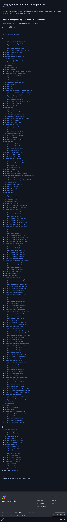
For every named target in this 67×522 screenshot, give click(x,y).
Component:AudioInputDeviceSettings (15, 224)
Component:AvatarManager (13, 329)
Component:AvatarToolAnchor (13, 380)
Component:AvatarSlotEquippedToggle (16, 377)
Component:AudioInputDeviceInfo (14, 220)
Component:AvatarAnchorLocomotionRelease (18, 282)
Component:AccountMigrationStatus (15, 44)
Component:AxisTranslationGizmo (14, 422)
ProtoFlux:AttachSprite (11, 201)
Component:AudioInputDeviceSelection (16, 222)
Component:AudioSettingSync (13, 248)
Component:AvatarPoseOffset (13, 360)
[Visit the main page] (2, 519)
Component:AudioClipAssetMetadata (15, 207)
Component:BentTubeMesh (12, 453)
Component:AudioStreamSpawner (14, 258)
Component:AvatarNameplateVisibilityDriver (17, 335)
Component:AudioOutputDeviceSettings (16, 239)
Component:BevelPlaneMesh (13, 457)
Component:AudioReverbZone (13, 246)
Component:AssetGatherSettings (14, 148)
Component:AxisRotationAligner (14, 418)
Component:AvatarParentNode (13, 352)
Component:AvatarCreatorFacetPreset (15, 299)
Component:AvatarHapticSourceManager (16, 324)
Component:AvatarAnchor (12, 277)
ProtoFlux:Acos (9, 46)
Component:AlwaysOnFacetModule (15, 73)
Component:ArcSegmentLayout (14, 131)
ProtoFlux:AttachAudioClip (12, 197)
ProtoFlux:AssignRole (11, 169)
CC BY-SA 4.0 (18, 512)
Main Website (40, 503)
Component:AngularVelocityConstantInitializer (18, 95)
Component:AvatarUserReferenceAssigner (17, 388)
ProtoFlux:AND (9, 86)
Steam (53, 503)
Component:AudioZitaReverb (13, 267)
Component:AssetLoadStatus (13, 154)
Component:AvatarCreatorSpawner (15, 301)
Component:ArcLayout (11, 129)
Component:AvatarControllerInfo (14, 292)
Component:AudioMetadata (13, 231)
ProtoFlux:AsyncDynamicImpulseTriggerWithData (19, 180)
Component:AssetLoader (12, 150)
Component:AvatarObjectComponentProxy (17, 343)
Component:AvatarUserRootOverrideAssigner (17, 390)
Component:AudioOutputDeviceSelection (16, 237)
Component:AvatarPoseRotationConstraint (17, 363)
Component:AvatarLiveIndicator (14, 326)
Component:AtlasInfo (11, 195)
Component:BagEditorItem (12, 434)
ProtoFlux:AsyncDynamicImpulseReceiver (16, 173)
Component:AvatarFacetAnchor (14, 316)
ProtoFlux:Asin (9, 141)
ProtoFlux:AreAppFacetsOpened (14, 133)
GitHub (54, 500)
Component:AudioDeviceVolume (14, 214)
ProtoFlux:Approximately (12, 120)
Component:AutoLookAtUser (13, 271)
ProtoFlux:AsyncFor (10, 182)
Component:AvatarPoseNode (13, 358)
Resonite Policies (41, 506)
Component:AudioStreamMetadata (15, 254)
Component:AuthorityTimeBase (14, 269)
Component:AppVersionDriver (13, 127)
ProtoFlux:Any (9, 107)
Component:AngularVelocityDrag (14, 99)
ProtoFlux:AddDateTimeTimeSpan (14, 56)
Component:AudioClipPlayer (13, 209)
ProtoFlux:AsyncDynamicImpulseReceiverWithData (19, 175)
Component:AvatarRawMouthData (15, 369)
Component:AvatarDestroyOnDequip (15, 305)
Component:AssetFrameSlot (13, 146)
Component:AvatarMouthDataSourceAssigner (18, 331)
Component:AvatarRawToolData (14, 371)
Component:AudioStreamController (15, 250)
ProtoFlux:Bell (9, 451)
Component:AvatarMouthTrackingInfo (15, 333)
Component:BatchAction (12, 447)
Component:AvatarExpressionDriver (15, 309)
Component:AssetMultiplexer (13, 158)
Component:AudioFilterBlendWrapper (15, 218)
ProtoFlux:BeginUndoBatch (12, 449)
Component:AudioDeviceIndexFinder (15, 212)
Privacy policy (40, 497)
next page (14, 27)
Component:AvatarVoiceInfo (13, 394)
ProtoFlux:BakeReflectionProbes (14, 440)
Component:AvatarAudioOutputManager (16, 288)
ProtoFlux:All (8, 65)
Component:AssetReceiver (12, 167)
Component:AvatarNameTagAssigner (15, 337)
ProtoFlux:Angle (9, 88)
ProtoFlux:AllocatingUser (12, 67)
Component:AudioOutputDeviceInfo (15, 235)
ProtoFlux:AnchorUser (11, 84)
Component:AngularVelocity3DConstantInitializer (19, 90)
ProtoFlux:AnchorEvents (11, 80)
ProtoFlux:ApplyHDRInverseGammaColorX (17, 118)
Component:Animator (11, 105)
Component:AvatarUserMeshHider (14, 384)
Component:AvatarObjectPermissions (15, 346)
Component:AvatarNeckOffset (13, 339)
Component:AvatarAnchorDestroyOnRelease (17, 280)
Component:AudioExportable (13, 216)
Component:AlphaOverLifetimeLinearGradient (18, 71)
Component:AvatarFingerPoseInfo (14, 318)
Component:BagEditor (11, 432)
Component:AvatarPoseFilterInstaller (15, 356)
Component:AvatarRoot (11, 375)
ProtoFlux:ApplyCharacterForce (13, 112)
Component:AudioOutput (12, 233)
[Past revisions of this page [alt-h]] (57, 514)
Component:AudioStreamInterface (14, 252)
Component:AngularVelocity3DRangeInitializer (18, 93)
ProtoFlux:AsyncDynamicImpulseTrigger (16, 178)
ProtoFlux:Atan (9, 190)
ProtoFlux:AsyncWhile (11, 188)
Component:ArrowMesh (11, 137)
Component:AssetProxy (11, 165)
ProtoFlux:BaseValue (11, 444)
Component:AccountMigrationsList (15, 42)
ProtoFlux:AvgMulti (10, 403)
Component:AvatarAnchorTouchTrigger (16, 284)
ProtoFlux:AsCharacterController (14, 139)
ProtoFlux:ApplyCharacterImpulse (14, 114)
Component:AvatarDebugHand (13, 303)
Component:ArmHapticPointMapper (15, 135)
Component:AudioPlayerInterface (14, 243)
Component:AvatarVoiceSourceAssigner (16, 399)
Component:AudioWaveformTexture (15, 265)
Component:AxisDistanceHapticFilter (15, 411)
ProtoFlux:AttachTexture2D (12, 203)
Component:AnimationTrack (13, 103)
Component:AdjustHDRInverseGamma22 (16, 61)
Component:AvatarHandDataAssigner (15, 322)
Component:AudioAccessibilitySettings (16, 205)
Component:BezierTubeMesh (13, 468)
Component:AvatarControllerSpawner (15, 295)
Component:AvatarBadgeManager (14, 290)
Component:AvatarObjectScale (13, 348)
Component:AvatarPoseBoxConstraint (15, 354)
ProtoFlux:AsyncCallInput (12, 171)
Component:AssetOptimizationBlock (15, 161)
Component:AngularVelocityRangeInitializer (17, 101)
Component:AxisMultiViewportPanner (15, 414)
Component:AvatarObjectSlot (13, 350)
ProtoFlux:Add (9, 54)
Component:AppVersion (11, 124)
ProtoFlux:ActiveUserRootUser (13, 52)
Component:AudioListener (12, 229)
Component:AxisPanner (11, 416)
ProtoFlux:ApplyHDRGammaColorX (15, 116)
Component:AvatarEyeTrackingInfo (14, 314)
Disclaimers (40, 500)
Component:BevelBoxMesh (12, 455)
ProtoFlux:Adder (9, 59)
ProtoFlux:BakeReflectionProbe (13, 438)
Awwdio (7, 405)
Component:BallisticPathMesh (13, 442)
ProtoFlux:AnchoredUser (12, 78)
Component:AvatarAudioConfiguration (16, 286)
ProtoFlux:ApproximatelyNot (13, 122)
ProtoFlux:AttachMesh (11, 199)
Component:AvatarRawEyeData (14, 367)
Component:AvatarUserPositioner (14, 386)
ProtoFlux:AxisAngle (10, 409)
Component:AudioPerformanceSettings (16, 241)
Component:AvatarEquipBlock (13, 307)
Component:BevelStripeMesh (13, 461)
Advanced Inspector (10, 63)
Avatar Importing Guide (11, 275)
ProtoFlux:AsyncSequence (12, 186)
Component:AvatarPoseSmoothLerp (15, 365)
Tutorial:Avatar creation (11, 273)
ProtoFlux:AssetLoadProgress (13, 152)
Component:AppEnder (11, 110)
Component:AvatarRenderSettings (14, 373)
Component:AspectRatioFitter (13, 144)
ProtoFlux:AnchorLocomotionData (14, 82)
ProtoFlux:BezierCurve (11, 466)
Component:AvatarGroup (12, 320)
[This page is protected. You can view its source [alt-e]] (53, 514)
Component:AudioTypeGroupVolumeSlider (17, 260)
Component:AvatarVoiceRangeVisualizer (16, 397)
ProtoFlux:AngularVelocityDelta (13, 97)
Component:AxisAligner (11, 407)
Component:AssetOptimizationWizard (15, 163)
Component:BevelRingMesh (13, 459)
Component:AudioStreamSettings (14, 256)
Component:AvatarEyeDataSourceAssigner (17, 312)
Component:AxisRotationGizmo (14, 420)
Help (44, 4)
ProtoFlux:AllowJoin (10, 69)
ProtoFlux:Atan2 (9, 192)
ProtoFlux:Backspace (11, 430)
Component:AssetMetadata (13, 156)
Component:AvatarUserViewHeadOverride (17, 392)
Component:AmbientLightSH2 (13, 76)
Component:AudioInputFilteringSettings (16, 226)
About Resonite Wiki (57, 497)
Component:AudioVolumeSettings (14, 263)
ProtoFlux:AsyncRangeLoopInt (13, 184)
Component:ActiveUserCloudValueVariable (17, 50)
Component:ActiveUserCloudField (14, 48)
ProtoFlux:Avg (9, 401)
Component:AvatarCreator (12, 297)
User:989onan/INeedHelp (12, 34)
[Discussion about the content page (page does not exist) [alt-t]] (61, 514)
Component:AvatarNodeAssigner (14, 341)
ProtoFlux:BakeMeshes (11, 436)
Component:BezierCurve (12, 464)
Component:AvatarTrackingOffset (14, 382)
